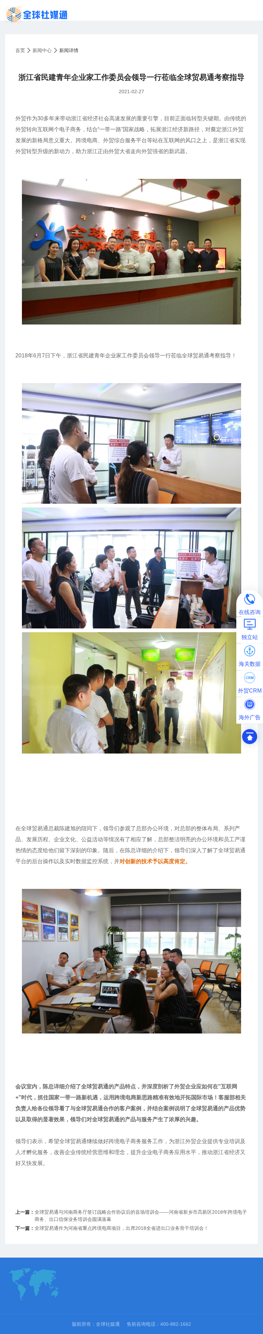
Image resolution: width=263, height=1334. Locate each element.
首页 (20, 50)
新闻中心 (42, 50)
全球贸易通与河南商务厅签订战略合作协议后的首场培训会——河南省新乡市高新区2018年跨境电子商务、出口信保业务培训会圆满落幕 (141, 1215)
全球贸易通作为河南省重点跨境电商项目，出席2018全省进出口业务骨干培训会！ (122, 1228)
